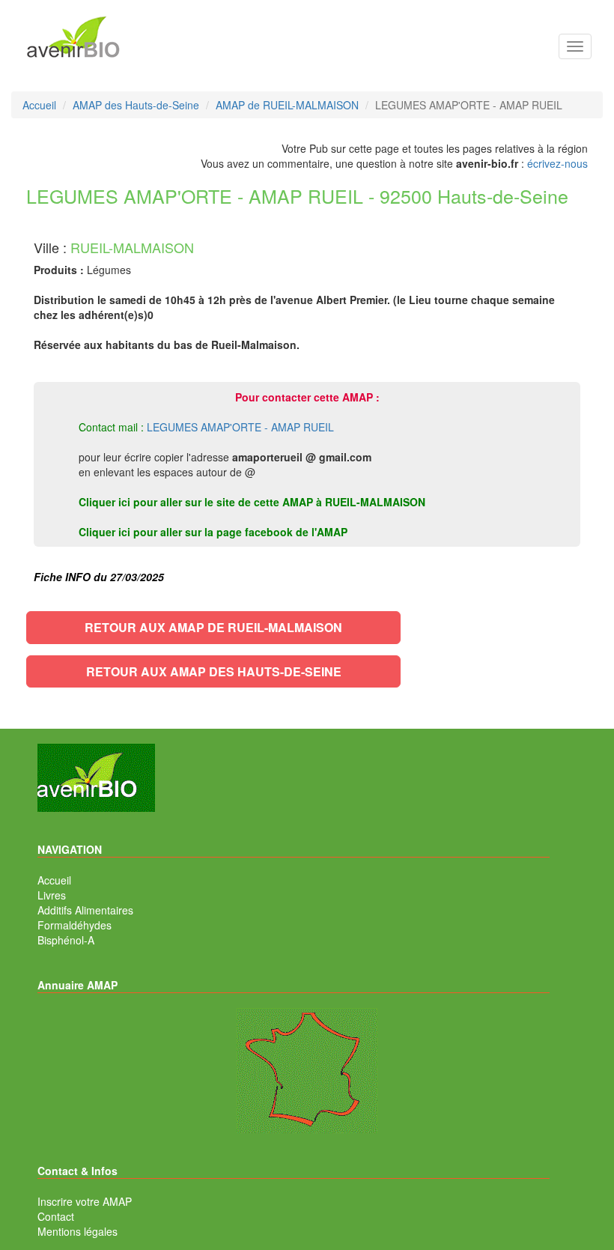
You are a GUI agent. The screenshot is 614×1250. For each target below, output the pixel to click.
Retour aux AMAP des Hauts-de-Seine (213, 671)
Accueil (54, 880)
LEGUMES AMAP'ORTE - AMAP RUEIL (240, 426)
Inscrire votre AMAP (84, 1201)
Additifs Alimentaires (85, 909)
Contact (55, 1216)
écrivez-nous (557, 163)
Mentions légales (77, 1231)
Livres (51, 895)
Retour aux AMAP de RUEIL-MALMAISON (213, 627)
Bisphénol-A (65, 939)
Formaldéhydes (74, 924)
